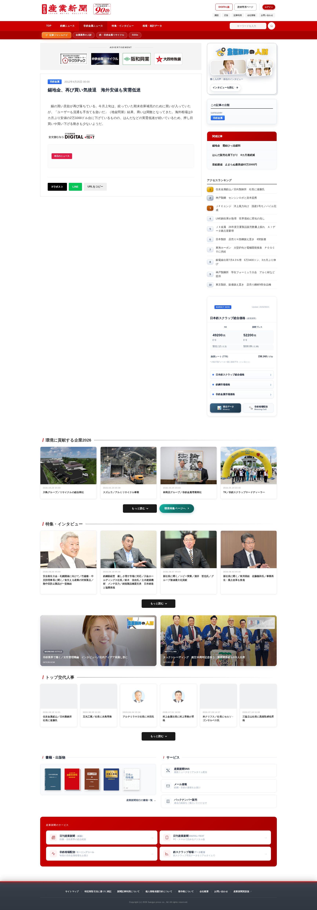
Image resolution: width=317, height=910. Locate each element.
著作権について (186, 891)
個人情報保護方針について (158, 891)
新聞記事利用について (128, 891)
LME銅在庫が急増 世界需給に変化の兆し (240, 218)
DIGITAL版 (223, 7)
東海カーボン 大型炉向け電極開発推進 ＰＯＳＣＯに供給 (245, 249)
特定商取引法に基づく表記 (98, 891)
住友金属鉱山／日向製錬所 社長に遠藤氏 (240, 189)
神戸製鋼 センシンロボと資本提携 (236, 197)
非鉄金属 (218, 118)
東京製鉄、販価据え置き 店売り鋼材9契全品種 (243, 284)
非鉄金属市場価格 (225, 394)
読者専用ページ (245, 7)
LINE (75, 186)
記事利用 (238, 15)
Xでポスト (57, 186)
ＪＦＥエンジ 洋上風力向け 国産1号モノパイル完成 (246, 208)
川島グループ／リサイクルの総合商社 (63, 492)
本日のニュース (62, 156)
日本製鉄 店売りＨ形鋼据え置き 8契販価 (241, 239)
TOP (48, 25)
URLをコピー (95, 186)
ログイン (269, 7)
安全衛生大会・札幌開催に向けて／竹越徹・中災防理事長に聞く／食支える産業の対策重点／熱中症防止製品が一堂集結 (68, 580)
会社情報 (251, 15)
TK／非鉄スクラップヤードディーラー (244, 492)
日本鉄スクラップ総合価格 (230, 374)
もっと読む (138, 508)
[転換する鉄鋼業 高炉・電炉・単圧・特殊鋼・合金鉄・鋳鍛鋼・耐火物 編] (92, 779)
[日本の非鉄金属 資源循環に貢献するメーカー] (53, 779)
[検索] (271, 26)
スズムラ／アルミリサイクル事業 (121, 492)
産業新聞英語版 (241, 891)
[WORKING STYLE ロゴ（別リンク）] (141, 623)
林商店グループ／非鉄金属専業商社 (182, 492)
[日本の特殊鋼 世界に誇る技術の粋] (131, 779)
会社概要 (204, 891)
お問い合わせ (267, 15)
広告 (226, 15)
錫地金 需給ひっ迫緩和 (226, 145)
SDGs (135, 35)
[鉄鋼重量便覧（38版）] (72, 779)
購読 (217, 15)
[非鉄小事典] (111, 779)
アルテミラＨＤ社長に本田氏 (138, 716)
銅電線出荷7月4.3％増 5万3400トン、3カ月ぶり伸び (246, 261)
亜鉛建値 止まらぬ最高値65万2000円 (236, 164)
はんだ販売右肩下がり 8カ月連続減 (233, 154)
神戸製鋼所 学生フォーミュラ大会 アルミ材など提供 (245, 274)
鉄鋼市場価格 (223, 384)
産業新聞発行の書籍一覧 (139, 800)
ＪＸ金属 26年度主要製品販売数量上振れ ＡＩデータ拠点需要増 (245, 228)
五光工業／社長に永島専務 (97, 716)
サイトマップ (72, 891)
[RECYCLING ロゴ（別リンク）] (261, 623)
